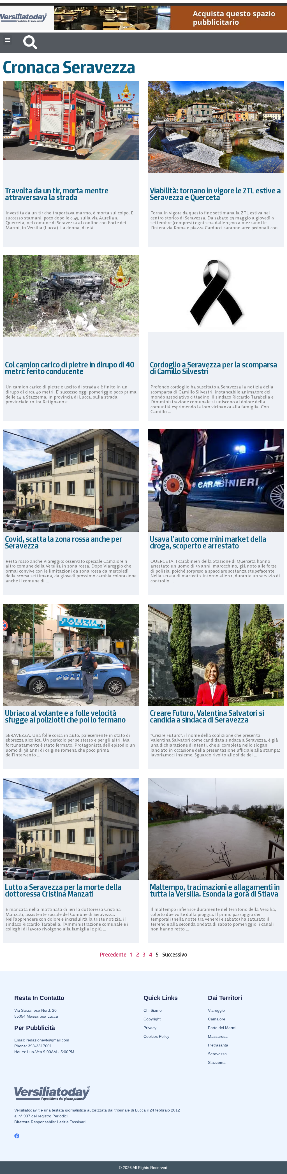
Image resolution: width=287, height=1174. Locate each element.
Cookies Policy (156, 1036)
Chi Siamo (153, 1010)
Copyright (152, 1019)
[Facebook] (16, 1135)
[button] (7, 40)
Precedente (113, 954)
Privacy (150, 1027)
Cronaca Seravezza (69, 67)
